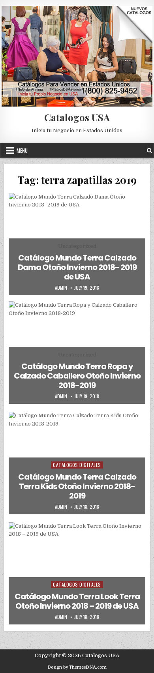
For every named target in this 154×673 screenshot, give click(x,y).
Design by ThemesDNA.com (77, 667)
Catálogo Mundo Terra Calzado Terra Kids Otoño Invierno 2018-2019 (77, 486)
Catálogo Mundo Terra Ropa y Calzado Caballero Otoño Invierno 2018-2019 (77, 376)
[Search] (149, 150)
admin (61, 287)
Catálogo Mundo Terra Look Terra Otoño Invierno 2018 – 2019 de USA (77, 601)
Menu (22, 150)
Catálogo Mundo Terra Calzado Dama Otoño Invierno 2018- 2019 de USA (77, 267)
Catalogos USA (77, 117)
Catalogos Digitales (77, 464)
